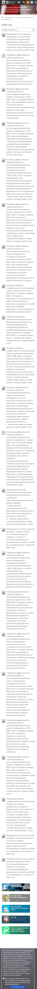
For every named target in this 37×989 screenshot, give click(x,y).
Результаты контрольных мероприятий (18, 18)
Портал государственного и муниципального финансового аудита (20, 929)
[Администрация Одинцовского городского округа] (6, 909)
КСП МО (13, 917)
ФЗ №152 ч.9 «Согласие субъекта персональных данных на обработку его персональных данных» (17, 982)
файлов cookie (28, 950)
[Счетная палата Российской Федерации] (6, 898)
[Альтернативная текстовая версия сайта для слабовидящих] (19, 2)
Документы (10, 17)
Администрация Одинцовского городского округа (19, 908)
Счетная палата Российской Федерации (19, 896)
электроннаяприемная (12, 2)
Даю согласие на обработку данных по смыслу (17, 981)
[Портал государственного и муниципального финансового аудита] (6, 930)
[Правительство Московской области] (6, 887)
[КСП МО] (6, 919)
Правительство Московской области (18, 885)
